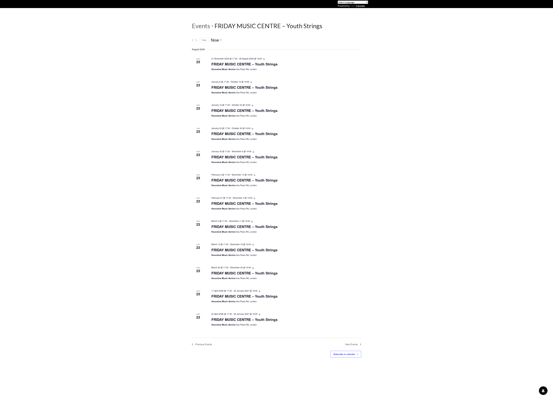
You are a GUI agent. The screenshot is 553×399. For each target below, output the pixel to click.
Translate (360, 5)
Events (201, 25)
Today (204, 40)
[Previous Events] (192, 40)
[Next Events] (196, 40)
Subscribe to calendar (344, 354)
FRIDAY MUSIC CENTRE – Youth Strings (244, 64)
